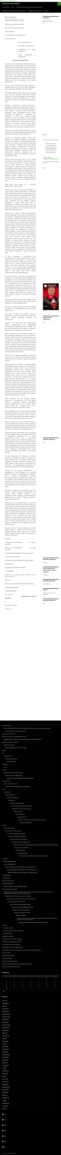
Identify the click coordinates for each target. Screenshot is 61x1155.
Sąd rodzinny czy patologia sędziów (11, 944)
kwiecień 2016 (5, 1103)
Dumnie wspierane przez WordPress (9, 1153)
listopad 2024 (5, 1008)
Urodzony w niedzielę (7, 936)
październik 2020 (6, 1017)
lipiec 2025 (4, 1000)
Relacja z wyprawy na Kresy (10, 783)
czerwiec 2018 (5, 1035)
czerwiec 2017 (5, 1065)
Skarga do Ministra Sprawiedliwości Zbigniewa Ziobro (20, 778)
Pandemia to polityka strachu (17, 803)
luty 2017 (4, 1076)
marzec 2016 (5, 1106)
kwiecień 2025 (5, 1003)
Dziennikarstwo (6, 781)
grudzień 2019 (5, 1019)
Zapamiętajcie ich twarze (8, 955)
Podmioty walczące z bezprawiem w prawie (20, 904)
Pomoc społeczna (6, 725)
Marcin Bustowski (11, 761)
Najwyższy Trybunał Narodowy (10, 742)
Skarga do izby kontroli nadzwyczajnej (13, 772)
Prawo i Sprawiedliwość (10, 864)
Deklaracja (46, 10)
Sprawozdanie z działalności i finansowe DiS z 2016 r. (14, 10)
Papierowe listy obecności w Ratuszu (22, 808)
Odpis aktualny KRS (47, 21)
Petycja (5, 767)
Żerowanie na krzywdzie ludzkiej (22, 912)
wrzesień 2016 (5, 1089)
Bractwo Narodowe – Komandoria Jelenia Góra (14, 736)
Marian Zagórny (8, 756)
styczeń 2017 (5, 1079)
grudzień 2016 (5, 1081)
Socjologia (5, 858)
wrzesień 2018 (5, 1027)
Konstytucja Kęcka (20, 850)
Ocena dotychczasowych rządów (16, 901)
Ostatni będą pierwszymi (13, 797)
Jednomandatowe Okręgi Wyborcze (17, 836)
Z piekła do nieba (6, 952)
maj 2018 (4, 1038)
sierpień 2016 (5, 1092)
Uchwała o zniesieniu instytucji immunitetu (13, 930)
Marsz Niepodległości (9, 828)
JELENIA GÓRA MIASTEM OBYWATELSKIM (18, 839)
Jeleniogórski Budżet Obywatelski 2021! (20, 842)
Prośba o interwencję (21, 915)
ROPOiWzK (45, 575)
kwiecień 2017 (5, 1071)
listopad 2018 (5, 1022)
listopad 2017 (5, 1052)
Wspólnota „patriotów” (26, 822)
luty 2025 (4, 1006)
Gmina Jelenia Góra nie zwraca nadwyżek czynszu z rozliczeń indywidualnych (21, 950)
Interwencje (5, 764)
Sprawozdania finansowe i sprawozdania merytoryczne (29, 7)
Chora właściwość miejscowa (9, 889)
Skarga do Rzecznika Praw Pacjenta (14, 775)
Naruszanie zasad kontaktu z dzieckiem (12, 941)
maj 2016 (4, 1100)
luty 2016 (4, 1108)
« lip (3, 991)
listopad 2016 (5, 1084)
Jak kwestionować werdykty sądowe (16, 833)
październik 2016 (6, 1087)
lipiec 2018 (4, 1033)
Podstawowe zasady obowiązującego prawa (22, 907)
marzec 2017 (5, 1073)
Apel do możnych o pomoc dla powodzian (15, 731)
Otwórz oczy (11, 800)
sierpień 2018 (5, 1030)
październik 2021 (6, 1014)
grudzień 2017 (5, 1049)
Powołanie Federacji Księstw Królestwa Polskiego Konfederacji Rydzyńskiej (22, 739)
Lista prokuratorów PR (8, 883)
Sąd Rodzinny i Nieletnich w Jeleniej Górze (12, 947)
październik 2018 (6, 1025)
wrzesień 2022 (5, 1011)
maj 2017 (4, 1068)
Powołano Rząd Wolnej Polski (35, 10)
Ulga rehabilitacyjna (7, 933)
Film (3, 753)
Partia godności (18, 811)
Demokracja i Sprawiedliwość (11, 3)
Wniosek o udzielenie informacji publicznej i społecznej (32, 819)
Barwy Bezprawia (47, 584)
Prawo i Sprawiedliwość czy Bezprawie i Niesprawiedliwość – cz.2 (22, 869)
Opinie (3, 789)
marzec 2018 (5, 1041)
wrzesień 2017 (5, 1057)
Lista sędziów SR (6, 878)
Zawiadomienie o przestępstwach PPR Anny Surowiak (18, 896)
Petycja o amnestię (20, 814)
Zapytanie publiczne (7, 958)
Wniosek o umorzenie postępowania (11, 966)
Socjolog (45, 562)
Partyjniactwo (7, 792)
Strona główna (5, 7)
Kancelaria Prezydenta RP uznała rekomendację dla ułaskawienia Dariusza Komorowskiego (35, 844)
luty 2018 (4, 1044)
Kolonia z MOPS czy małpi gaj (21, 847)
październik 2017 (6, 1054)
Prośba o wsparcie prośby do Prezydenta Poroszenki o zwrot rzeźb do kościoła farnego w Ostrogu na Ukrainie (37, 919)
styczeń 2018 (5, 1046)
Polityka (4, 825)
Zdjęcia (4, 750)
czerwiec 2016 (5, 1097)
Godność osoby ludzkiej (11, 758)
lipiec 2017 (4, 1062)
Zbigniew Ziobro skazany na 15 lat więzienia (15, 747)
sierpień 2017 (5, 1060)
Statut (12, 7)
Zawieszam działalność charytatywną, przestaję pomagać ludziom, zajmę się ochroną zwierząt (27, 728)
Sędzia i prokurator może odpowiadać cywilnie (15, 886)
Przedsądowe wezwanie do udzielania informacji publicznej (33, 922)
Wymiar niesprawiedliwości (9, 861)
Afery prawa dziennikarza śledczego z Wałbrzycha (17, 786)
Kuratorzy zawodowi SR (8, 880)
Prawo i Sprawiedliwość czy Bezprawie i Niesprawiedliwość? (22, 872)
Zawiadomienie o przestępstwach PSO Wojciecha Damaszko (21, 898)
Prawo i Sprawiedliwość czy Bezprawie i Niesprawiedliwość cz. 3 (20, 867)
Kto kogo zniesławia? (22, 853)
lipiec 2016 (4, 1095)
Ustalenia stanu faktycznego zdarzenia (12, 939)
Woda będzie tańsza (22, 817)
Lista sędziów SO (6, 875)
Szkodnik (4, 925)
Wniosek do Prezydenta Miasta (9, 961)
